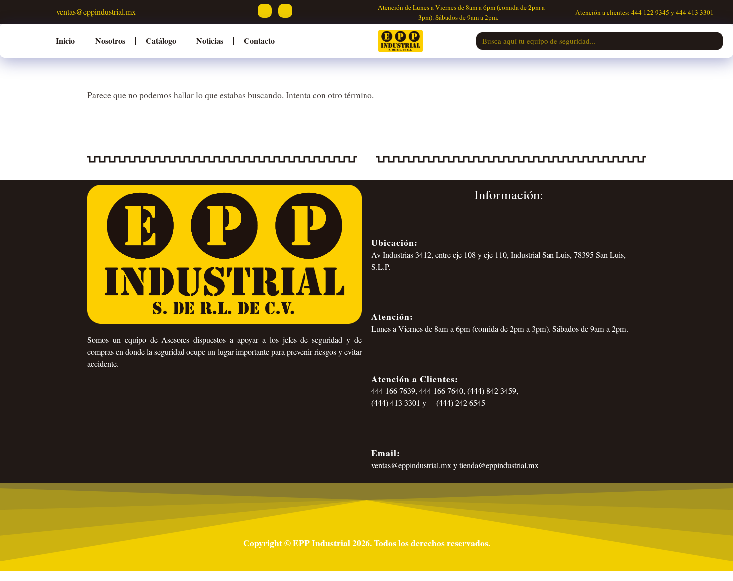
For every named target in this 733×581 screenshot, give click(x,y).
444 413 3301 (695, 12)
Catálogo (161, 41)
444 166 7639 (393, 391)
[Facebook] (265, 11)
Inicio (65, 41)
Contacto (259, 41)
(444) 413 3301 (395, 402)
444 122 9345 (650, 12)
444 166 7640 (441, 391)
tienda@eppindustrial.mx (499, 465)
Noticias (209, 41)
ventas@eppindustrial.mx (95, 11)
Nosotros (110, 41)
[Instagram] (285, 11)
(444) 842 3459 (491, 391)
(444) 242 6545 (459, 402)
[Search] (714, 41)
